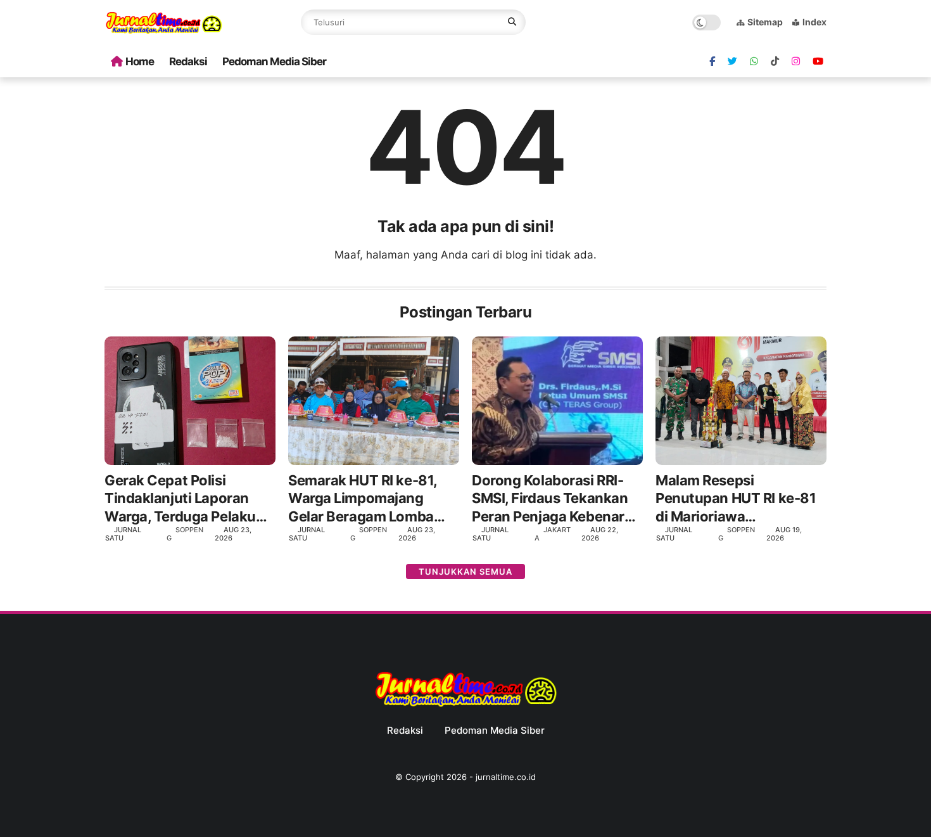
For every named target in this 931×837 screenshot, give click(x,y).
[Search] (512, 22)
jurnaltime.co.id (506, 777)
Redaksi (188, 61)
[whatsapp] (754, 61)
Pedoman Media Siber (274, 61)
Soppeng (185, 533)
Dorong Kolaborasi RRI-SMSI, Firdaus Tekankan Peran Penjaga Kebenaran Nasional (556, 499)
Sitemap (765, 21)
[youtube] (818, 61)
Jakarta (553, 533)
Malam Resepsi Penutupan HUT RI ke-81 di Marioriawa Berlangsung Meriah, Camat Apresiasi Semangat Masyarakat (736, 499)
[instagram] (796, 61)
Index (814, 21)
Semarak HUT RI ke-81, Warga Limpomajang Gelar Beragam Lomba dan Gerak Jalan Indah (362, 499)
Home (139, 61)
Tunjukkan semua (465, 571)
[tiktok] (775, 61)
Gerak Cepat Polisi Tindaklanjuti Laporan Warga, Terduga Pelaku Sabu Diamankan (180, 499)
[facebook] (712, 61)
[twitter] (732, 61)
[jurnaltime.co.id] (163, 31)
